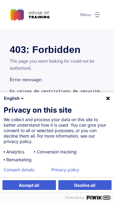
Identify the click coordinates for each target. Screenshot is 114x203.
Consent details (19, 169)
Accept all (29, 185)
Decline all (84, 185)
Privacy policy (65, 169)
